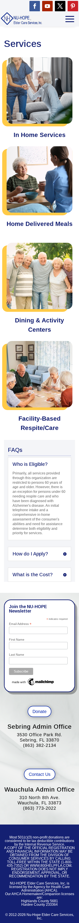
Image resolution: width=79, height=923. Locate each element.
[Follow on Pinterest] (73, 6)
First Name (16, 639)
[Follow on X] (60, 6)
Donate (39, 711)
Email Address (20, 624)
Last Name (16, 654)
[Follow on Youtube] (47, 6)
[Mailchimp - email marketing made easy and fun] (33, 685)
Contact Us (39, 774)
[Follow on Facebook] (34, 6)
